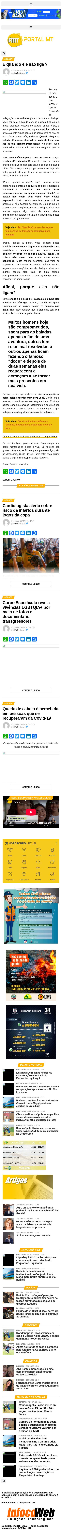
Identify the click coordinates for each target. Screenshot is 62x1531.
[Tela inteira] (55, 824)
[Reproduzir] (6, 824)
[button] (31, 3)
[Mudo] (50, 824)
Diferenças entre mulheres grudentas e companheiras (30, 436)
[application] (31, 812)
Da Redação (19, 73)
